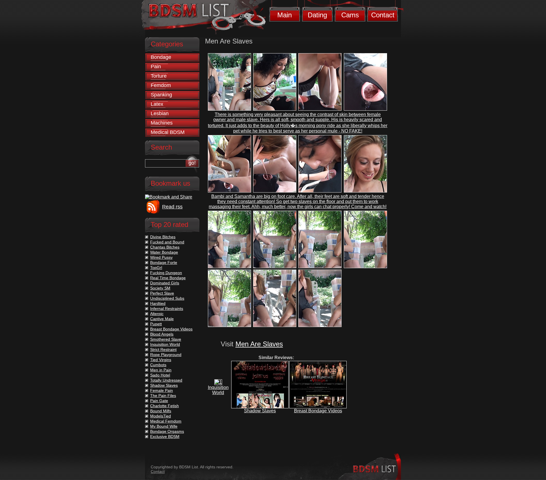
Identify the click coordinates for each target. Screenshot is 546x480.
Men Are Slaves (259, 344)
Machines (162, 123)
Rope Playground (165, 354)
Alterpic (157, 313)
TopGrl (156, 267)
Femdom (161, 85)
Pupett (156, 324)
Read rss (172, 207)
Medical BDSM (168, 132)
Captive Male (162, 318)
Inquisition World (218, 390)
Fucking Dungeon (166, 272)
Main (284, 15)
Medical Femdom (165, 421)
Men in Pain (160, 370)
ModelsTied (160, 416)
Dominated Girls (164, 283)
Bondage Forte (163, 262)
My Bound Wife (163, 426)
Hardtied (158, 303)
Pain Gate (159, 400)
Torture (159, 76)
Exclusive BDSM (164, 436)
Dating (317, 15)
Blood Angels (161, 334)
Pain (156, 66)
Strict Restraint (163, 349)
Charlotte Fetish (164, 406)
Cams (350, 15)
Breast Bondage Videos (318, 410)
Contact (382, 15)
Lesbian (160, 113)
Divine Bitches (162, 237)
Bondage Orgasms (167, 431)
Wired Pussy (161, 257)
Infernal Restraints (166, 308)
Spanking (161, 95)
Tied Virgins (160, 359)
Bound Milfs (160, 411)
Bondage (161, 57)
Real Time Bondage (168, 278)
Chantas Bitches (164, 247)
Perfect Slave (162, 293)
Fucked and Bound (167, 242)
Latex (157, 104)
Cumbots (158, 365)
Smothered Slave (165, 339)
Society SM (160, 288)
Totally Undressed (166, 380)
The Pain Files (163, 395)
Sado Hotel (160, 375)
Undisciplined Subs (167, 298)
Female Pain (161, 390)
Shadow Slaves (260, 410)
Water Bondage (164, 252)
